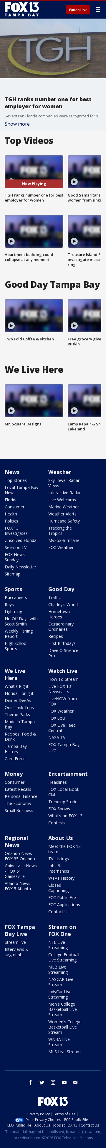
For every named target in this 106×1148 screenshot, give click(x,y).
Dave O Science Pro (63, 653)
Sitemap (12, 574)
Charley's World (63, 604)
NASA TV (56, 737)
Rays (9, 604)
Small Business (19, 810)
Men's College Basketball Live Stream (62, 1009)
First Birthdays (62, 643)
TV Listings (58, 858)
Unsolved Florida (21, 540)
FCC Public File (62, 897)
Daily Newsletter (20, 567)
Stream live (15, 942)
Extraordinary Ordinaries (61, 626)
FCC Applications (64, 904)
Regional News (16, 841)
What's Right (17, 686)
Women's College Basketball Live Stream (65, 1027)
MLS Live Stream (64, 1051)
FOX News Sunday (15, 557)
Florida (11, 500)
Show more (17, 124)
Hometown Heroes (59, 614)
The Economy (18, 803)
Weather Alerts (62, 514)
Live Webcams (62, 500)
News (12, 471)
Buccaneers (16, 597)
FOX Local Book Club (63, 791)
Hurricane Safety (64, 521)
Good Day (61, 589)
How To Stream (63, 679)
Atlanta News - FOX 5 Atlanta (19, 886)
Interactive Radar (64, 492)
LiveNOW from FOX (62, 701)
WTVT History (61, 878)
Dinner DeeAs (18, 700)
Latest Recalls (18, 789)
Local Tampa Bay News (21, 490)
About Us (60, 837)
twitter (42, 1082)
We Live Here (15, 674)
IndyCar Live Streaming (60, 994)
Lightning (13, 611)
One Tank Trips (19, 707)
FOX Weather (61, 547)
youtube (64, 1082)
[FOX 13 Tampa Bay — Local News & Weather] (22, 9)
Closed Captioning (58, 887)
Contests (56, 823)
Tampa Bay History (16, 748)
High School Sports (16, 645)
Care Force (15, 758)
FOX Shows (59, 808)
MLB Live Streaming (58, 969)
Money (14, 773)
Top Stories (16, 480)
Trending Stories (64, 801)
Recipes (55, 636)
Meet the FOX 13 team (64, 848)
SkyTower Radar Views (64, 482)
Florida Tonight (19, 693)
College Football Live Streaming (63, 957)
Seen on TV (15, 547)
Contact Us (58, 911)
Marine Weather (63, 507)
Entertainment (68, 773)
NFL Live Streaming (58, 944)
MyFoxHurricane (64, 540)
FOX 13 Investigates (16, 530)
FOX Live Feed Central (62, 727)
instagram (53, 1082)
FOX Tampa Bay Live (64, 747)
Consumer (14, 507)
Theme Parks (17, 714)
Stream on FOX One (62, 930)
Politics (11, 521)
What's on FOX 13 (65, 815)
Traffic (54, 597)
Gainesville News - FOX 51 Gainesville (21, 871)
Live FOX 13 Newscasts (59, 688)
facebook (30, 1082)
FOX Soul (57, 718)
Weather (59, 471)
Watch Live (78, 10)
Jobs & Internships (58, 868)
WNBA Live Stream (59, 1041)
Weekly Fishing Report (19, 633)
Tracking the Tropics (60, 530)
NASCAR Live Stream (60, 981)
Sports (13, 589)
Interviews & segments (17, 951)
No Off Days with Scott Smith (21, 621)
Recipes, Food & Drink (20, 736)
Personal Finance (21, 796)
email (75, 1082)
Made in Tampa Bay (20, 724)
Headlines (57, 782)
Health (11, 514)
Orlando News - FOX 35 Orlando (20, 856)
